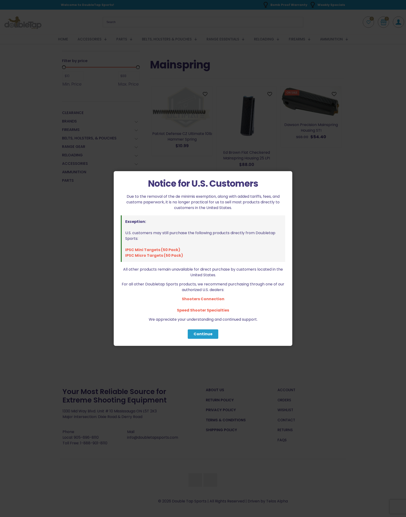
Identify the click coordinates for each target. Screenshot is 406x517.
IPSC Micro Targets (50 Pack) (154, 255)
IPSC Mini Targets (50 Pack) (152, 250)
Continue (203, 334)
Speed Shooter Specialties (203, 310)
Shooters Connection (203, 299)
